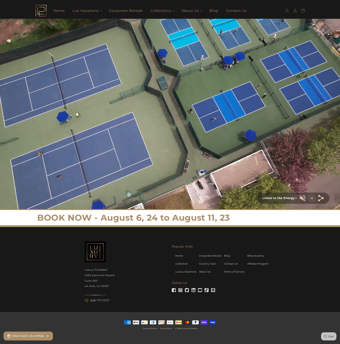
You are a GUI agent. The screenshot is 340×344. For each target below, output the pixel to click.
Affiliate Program (258, 263)
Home (179, 255)
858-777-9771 (99, 300)
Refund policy (255, 255)
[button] (86, 10)
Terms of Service (234, 271)
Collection (181, 263)
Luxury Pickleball (189, 328)
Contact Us (231, 263)
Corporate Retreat (210, 255)
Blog (227, 255)
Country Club (207, 263)
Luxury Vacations (185, 271)
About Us (205, 271)
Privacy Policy (166, 328)
